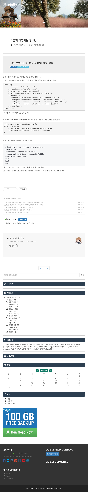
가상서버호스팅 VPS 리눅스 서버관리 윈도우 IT (21, 242)
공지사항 (30, 4)
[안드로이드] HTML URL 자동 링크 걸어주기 (17, 207)
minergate (6, 349)
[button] (6, 14)
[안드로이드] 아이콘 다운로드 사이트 (15, 212)
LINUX (13, 309)
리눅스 (12, 344)
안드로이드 (13, 67)
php (51, 347)
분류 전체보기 (13, 298)
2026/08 (44, 371)
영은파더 (10, 399)
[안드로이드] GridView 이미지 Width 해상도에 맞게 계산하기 (22, 202)
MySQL (19, 347)
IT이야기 (14, 314)
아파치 (63, 347)
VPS (12, 311)
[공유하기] (11, 189)
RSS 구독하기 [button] (53, 454)
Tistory (80, 4)
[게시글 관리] (14, 189)
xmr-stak (6, 344)
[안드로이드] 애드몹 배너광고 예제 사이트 (17, 210)
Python (13, 307)
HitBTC (46, 347)
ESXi (52, 349)
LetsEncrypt (32, 347)
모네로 (24, 344)
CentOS (18, 344)
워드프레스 (14, 304)
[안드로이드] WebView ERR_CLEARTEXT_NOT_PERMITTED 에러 (24, 205)
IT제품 (13, 316)
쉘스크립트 (6, 347)
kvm (47, 349)
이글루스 (10, 401)
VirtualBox (56, 347)
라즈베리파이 (14, 318)
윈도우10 (13, 323)
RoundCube (31, 344)
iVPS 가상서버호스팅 (15, 238)
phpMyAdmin (61, 344)
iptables (13, 347)
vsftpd (40, 347)
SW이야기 (14, 327)
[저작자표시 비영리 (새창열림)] (29, 189)
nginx (46, 344)
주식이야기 (13, 330)
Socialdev (43, 488)
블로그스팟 (11, 403)
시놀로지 (13, 320)
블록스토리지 (71, 344)
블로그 (12, 300)
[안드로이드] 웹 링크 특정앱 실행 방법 (32, 45)
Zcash (25, 347)
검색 (82, 275)
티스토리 (13, 302)
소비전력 (42, 349)
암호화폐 (13, 332)
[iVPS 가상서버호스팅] (12, 4)
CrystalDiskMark (72, 347)
